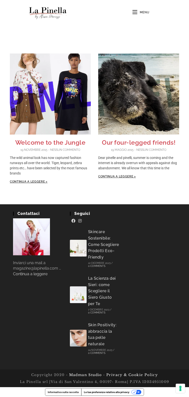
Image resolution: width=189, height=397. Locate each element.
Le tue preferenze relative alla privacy (106, 392)
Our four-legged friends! (138, 142)
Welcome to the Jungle (50, 142)
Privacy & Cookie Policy (132, 375)
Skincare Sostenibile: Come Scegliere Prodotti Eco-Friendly (103, 244)
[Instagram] (80, 221)
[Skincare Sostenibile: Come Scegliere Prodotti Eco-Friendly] (78, 248)
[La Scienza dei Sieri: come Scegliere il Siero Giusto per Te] (78, 294)
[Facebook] (73, 221)
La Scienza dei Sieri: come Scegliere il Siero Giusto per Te (102, 291)
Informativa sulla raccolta (63, 392)
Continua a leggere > (28, 181)
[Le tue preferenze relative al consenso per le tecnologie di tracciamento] (180, 388)
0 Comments (96, 266)
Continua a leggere (30, 274)
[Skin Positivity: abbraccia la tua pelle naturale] (78, 338)
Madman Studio (85, 375)
